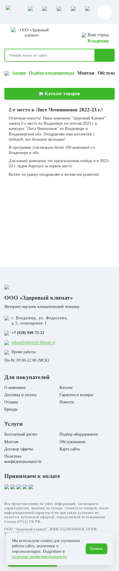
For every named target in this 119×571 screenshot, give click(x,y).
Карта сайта (70, 449)
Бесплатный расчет (20, 434)
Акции (19, 72)
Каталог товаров (62, 93)
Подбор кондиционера (52, 72)
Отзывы (11, 402)
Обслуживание (72, 442)
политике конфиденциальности (39, 556)
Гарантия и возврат (76, 395)
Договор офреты (18, 449)
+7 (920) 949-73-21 (28, 333)
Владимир (98, 40)
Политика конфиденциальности (23, 459)
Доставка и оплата (20, 395)
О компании (15, 387)
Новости (67, 402)
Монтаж (86, 72)
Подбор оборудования (79, 434)
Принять (96, 549)
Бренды (10, 409)
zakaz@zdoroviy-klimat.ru (33, 342)
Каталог (66, 387)
